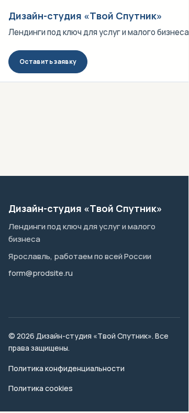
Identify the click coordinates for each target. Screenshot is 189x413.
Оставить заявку (47, 61)
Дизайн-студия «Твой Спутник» (85, 15)
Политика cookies (40, 388)
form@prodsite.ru (40, 272)
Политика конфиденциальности (66, 368)
